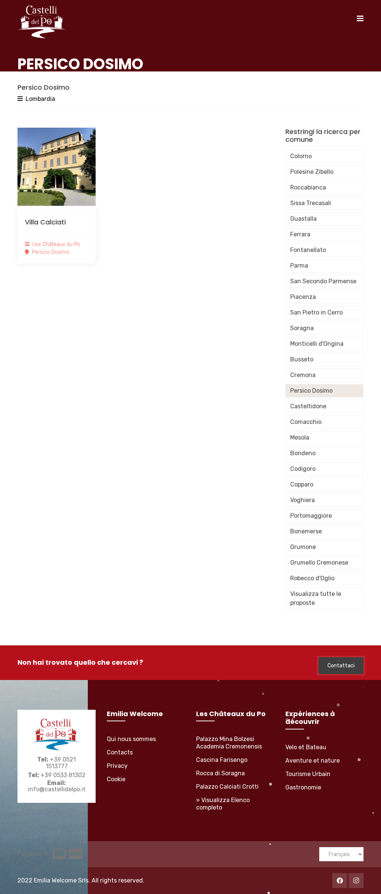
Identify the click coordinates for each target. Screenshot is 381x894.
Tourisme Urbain (307, 774)
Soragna (302, 328)
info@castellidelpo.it (57, 789)
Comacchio (305, 421)
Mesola (299, 437)
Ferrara (300, 234)
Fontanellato (308, 249)
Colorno (301, 156)
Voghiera (302, 500)
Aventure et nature (312, 760)
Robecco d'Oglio (312, 578)
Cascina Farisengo (221, 759)
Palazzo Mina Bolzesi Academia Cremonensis (229, 742)
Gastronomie (303, 787)
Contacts (120, 752)
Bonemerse (306, 531)
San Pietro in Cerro (316, 312)
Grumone (303, 546)
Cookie (116, 779)
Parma (299, 265)
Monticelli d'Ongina (316, 343)
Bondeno (303, 453)
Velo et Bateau (305, 747)
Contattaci (341, 665)
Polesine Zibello (311, 171)
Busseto (301, 359)
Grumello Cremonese (319, 562)
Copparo (301, 484)
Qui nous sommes (131, 739)
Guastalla (303, 218)
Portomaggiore (311, 515)
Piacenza (303, 296)
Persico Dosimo (311, 390)
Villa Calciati (45, 222)
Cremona (303, 375)
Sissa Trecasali (310, 203)
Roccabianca (308, 187)
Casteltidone (308, 406)
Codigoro (303, 468)
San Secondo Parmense (323, 281)
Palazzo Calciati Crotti (227, 786)
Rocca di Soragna (220, 773)
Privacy (117, 765)
